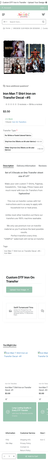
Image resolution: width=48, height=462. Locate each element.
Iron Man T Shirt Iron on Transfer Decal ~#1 (18, 388)
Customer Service (27, 433)
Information (10, 433)
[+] (14, 456)
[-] (4, 456)
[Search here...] (43, 21)
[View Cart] (43, 14)
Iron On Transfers (19, 122)
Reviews (43, 165)
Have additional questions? (17, 86)
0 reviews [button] (22, 104)
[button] (31, 456)
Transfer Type (9, 130)
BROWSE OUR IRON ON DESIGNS (26, 28)
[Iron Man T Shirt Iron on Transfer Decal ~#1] (19, 366)
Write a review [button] (35, 104)
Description (8, 165)
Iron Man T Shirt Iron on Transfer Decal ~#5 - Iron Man (22, 252)
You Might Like (9, 345)
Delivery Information (26, 165)
